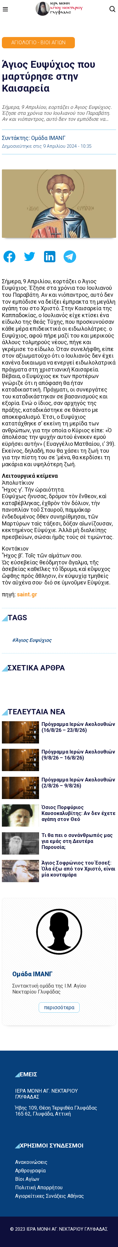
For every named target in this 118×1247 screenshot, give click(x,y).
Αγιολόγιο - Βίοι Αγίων (38, 42)
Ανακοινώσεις (31, 1162)
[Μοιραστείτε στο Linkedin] (49, 258)
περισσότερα (59, 1007)
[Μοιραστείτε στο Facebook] (9, 258)
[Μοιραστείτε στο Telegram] (69, 258)
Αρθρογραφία (30, 1171)
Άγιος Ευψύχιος (33, 640)
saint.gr (27, 594)
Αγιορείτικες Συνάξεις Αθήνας (49, 1196)
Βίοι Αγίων (27, 1179)
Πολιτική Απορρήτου (39, 1188)
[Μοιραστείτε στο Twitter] (29, 258)
